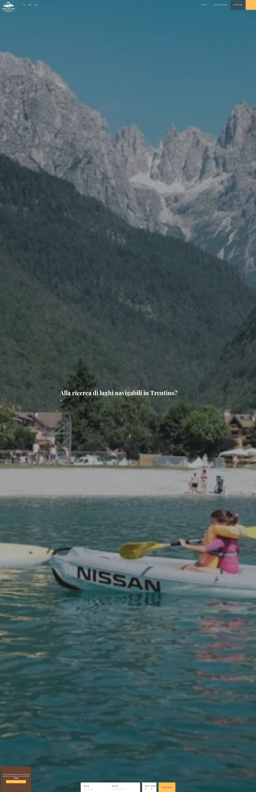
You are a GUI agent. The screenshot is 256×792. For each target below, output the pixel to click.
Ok (16, 781)
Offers (204, 5)
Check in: (86, 786)
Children (153, 786)
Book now (238, 5)
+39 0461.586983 (220, 5)
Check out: (115, 786)
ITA (23, 5)
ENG (30, 5)
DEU (36, 5)
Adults (147, 786)
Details (16, 778)
